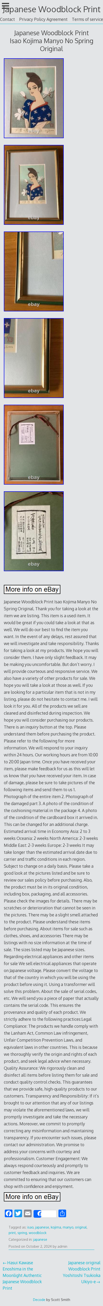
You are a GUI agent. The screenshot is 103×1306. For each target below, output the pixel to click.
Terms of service (87, 19)
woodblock (37, 1233)
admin (62, 1246)
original (81, 1227)
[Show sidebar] (5, 6)
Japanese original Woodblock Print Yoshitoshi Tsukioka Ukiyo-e (81, 1272)
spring (22, 1233)
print (12, 1233)
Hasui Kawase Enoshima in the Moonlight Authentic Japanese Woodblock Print (22, 1275)
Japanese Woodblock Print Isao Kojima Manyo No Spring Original (51, 41)
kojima (56, 1227)
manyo (68, 1227)
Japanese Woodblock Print (52, 9)
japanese (42, 1227)
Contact (7, 19)
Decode (39, 1299)
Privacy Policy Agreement (43, 19)
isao (30, 1227)
